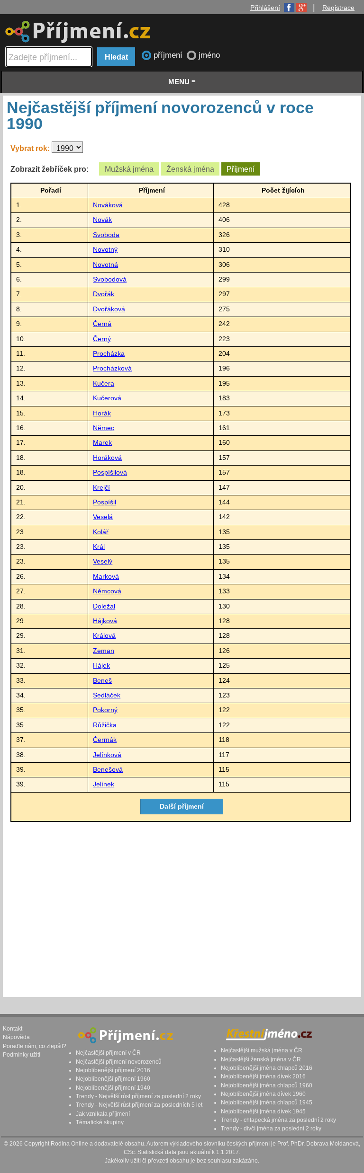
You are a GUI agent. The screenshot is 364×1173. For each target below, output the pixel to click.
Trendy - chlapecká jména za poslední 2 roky (278, 1120)
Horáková (107, 457)
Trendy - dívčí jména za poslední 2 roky (271, 1128)
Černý (102, 339)
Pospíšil (104, 502)
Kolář (101, 532)
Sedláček (106, 695)
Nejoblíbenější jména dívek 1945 (263, 1111)
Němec (103, 428)
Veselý (102, 561)
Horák (102, 413)
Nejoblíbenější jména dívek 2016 (263, 1076)
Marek (102, 442)
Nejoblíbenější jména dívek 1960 (263, 1094)
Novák (102, 219)
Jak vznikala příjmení (103, 1114)
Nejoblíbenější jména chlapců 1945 (266, 1102)
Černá (102, 323)
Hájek (101, 665)
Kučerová (107, 398)
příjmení (169, 55)
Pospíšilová (110, 472)
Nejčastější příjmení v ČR (108, 1053)
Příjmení (241, 169)
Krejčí (101, 487)
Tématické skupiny (100, 1122)
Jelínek (103, 784)
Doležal (104, 606)
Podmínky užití (21, 1054)
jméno (209, 55)
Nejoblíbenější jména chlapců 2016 (266, 1068)
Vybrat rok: (31, 148)
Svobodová (110, 279)
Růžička (105, 725)
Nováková (108, 205)
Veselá (103, 516)
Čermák (105, 739)
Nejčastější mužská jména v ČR (261, 1050)
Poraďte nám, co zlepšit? (34, 1046)
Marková (106, 576)
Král (99, 546)
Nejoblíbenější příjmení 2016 (113, 1070)
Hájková (105, 621)
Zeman (103, 650)
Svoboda (106, 234)
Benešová (108, 769)
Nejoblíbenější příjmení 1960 (113, 1079)
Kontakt (12, 1028)
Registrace (338, 7)
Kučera (103, 383)
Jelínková (107, 754)
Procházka (109, 353)
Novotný (105, 249)
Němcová (107, 591)
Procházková (112, 368)
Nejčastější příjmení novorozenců (119, 1061)
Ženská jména (190, 169)
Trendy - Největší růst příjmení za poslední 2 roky (138, 1096)
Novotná (105, 264)
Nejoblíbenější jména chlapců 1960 (266, 1085)
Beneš (102, 680)
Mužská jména (129, 169)
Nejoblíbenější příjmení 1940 (113, 1088)
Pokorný (105, 710)
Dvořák (103, 294)
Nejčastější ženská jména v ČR (261, 1059)
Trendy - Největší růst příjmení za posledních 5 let (139, 1105)
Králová (104, 635)
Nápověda (16, 1037)
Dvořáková (109, 309)
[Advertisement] (181, 907)
